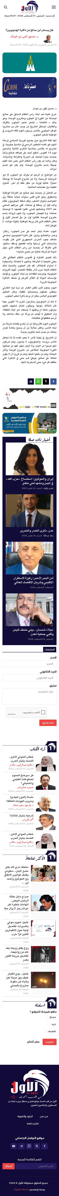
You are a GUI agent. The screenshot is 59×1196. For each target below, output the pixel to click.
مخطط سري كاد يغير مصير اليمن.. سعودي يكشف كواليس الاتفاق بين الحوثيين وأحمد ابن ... (16, 874)
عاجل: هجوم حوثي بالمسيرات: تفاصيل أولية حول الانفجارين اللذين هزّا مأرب (17, 928)
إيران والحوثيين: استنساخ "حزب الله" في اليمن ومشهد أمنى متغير (29, 481)
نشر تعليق (48, 722)
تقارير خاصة (33, 1123)
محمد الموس (27, 820)
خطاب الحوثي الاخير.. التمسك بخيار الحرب (21, 836)
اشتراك (8, 1166)
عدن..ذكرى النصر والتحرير (36, 531)
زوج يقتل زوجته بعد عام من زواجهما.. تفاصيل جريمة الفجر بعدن (17, 953)
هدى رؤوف (48, 488)
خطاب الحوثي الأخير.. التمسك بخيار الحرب (21, 758)
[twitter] (37, 1146)
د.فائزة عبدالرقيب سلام (21, 765)
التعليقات (50, 649)
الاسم (53, 657)
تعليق (53, 685)
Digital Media (21, 1189)
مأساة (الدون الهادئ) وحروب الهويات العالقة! (19, 799)
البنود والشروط (25, 1116)
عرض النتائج (33, 1041)
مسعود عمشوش (25, 787)
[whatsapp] (29, 1146)
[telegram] (21, 1146)
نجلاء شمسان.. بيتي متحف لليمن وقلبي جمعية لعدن (33, 632)
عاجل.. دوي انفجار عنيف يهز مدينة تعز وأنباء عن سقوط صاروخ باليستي (17, 979)
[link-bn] (29, 398)
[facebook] (44, 1146)
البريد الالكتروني (48, 671)
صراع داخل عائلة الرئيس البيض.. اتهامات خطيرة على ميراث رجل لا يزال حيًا (16, 902)
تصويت (49, 1041)
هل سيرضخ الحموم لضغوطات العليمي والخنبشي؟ (22, 779)
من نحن (44, 1116)
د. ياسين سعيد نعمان (23, 805)
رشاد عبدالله (48, 536)
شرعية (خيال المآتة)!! (21, 815)
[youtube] (14, 1146)
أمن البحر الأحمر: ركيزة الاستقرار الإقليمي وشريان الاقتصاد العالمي (33, 580)
